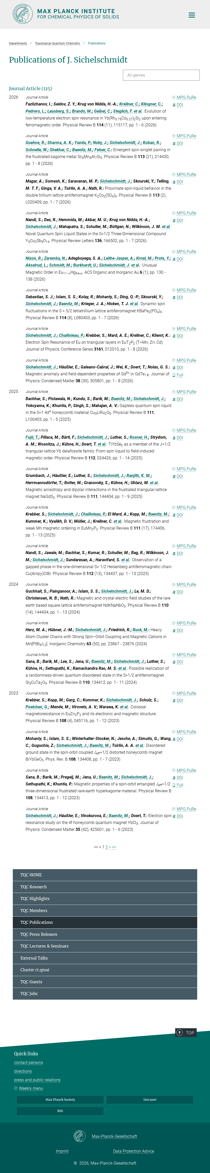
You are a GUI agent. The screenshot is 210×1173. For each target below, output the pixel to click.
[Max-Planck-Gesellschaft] (82, 1136)
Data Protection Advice (133, 1151)
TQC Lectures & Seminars (44, 946)
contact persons (28, 1062)
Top (190, 1032)
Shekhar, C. (60, 149)
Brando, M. (82, 111)
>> (114, 847)
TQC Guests (31, 981)
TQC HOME (31, 874)
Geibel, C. (102, 111)
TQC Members (33, 910)
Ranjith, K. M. (139, 475)
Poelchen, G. (37, 706)
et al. (138, 111)
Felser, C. (102, 149)
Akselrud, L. (36, 265)
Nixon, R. (34, 258)
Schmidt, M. (60, 265)
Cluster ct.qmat (34, 969)
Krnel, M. (144, 258)
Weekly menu (31, 1088)
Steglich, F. (123, 111)
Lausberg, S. (58, 111)
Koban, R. (151, 142)
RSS (60, 1111)
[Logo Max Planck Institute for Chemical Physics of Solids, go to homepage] (96, 14)
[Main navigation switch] (192, 15)
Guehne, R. (35, 142)
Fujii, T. (32, 437)
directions (23, 1071)
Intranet (149, 1100)
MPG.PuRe (186, 97)
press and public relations (37, 1080)
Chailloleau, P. (71, 335)
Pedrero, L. (35, 111)
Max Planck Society (60, 1100)
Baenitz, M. (82, 149)
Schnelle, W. (37, 149)
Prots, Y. (162, 258)
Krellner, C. (129, 104)
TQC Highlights (35, 898)
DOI (180, 104)
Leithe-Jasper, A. (119, 258)
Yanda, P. (83, 142)
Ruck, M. (141, 629)
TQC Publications (36, 922)
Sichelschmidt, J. (125, 142)
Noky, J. (100, 142)
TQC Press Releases (38, 934)
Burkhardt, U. (85, 265)
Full (180, 375)
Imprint (62, 1151)
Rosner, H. (139, 437)
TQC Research (33, 886)
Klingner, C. (151, 104)
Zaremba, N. (55, 258)
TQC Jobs (29, 993)
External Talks (34, 958)
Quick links (26, 1053)
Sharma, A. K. (59, 142)
